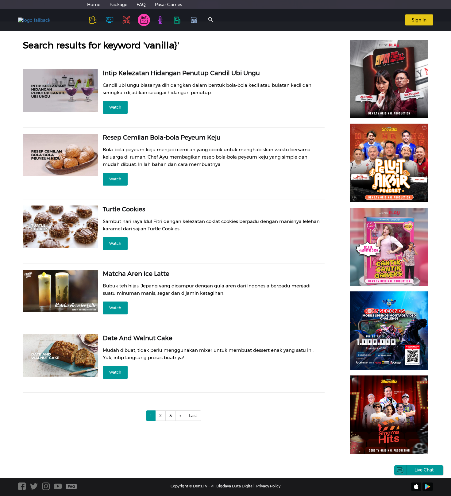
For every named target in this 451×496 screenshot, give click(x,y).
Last (193, 415)
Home (93, 4)
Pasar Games (168, 4)
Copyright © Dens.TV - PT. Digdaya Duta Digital (212, 486)
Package (118, 4)
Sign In (419, 20)
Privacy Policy (268, 486)
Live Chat (424, 470)
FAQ (141, 4)
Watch (115, 107)
